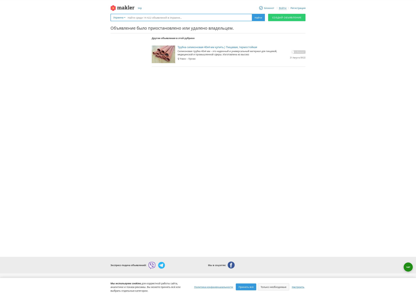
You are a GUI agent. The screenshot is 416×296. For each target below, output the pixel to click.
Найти (258, 17)
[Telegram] (161, 265)
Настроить (298, 287)
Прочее (191, 59)
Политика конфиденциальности (213, 287)
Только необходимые (273, 287)
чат (408, 267)
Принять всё (246, 287)
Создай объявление (287, 17)
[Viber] (152, 265)
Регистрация (298, 8)
